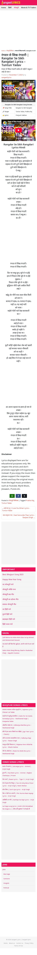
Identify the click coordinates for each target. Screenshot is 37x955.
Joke (4, 869)
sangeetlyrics (6, 77)
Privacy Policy (29, 943)
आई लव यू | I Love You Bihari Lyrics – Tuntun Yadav (16, 509)
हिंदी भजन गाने (7, 624)
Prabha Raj (30, 500)
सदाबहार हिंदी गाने (8, 619)
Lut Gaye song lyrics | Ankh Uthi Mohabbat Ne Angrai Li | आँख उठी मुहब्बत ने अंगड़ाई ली (17, 807)
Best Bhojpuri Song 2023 (12, 574)
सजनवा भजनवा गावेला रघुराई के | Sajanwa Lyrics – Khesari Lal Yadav (18, 710)
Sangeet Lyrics (16, 940)
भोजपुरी (16, 7)
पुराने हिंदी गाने (7, 614)
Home (3, 7)
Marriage (6, 874)
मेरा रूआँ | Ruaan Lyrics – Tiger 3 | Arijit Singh (18, 779)
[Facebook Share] (18, 496)
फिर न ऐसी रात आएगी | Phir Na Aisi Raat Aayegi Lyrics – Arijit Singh (17, 794)
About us (12, 943)
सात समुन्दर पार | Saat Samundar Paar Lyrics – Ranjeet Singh (19, 516)
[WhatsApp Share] (12, 496)
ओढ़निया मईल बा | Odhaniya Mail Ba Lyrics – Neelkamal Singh (16, 726)
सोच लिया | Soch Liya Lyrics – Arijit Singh (16, 789)
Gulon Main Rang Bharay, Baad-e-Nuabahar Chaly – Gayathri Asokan (17, 651)
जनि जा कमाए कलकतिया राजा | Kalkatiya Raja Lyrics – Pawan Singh (16, 739)
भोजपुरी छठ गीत (8, 594)
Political (6, 888)
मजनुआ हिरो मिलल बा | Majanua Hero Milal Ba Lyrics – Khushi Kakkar (17, 745)
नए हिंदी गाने (6, 609)
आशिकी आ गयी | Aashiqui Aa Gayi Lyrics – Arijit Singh (18, 801)
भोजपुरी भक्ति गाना (9, 589)
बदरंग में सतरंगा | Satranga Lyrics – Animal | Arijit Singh (16, 767)
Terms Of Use (18, 946)
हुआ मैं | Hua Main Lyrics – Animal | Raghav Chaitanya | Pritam (17, 774)
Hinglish (6, 883)
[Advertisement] (18, 29)
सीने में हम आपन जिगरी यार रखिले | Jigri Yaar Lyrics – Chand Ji (18, 732)
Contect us (19, 943)
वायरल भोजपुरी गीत (9, 604)
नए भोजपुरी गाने (7, 584)
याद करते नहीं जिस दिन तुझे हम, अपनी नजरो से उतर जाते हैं (18, 645)
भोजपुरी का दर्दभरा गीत (10, 599)
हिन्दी (9, 7)
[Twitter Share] (24, 496)
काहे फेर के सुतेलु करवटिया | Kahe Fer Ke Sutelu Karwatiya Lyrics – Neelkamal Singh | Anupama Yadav (17, 718)
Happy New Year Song (11, 579)
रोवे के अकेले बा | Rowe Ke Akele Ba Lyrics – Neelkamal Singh (16, 752)
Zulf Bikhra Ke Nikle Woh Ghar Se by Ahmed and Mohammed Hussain (18, 638)
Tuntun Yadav (6, 503)
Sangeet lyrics (26, 940)
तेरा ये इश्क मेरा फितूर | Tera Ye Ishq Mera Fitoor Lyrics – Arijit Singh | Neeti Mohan (18, 784)
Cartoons (6, 879)
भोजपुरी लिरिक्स (10, 51)
